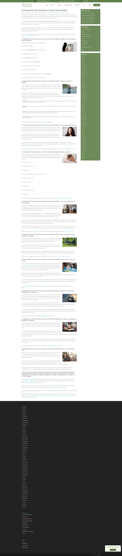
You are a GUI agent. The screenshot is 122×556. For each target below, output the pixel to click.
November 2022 (84, 145)
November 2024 (84, 93)
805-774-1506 (85, 1)
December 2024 (84, 91)
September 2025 (84, 72)
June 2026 (83, 59)
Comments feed (25, 545)
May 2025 (83, 80)
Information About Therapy (86, 36)
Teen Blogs (67, 12)
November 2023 (84, 119)
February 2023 (84, 138)
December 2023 (84, 117)
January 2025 (84, 89)
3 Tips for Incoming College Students (88, 17)
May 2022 (83, 158)
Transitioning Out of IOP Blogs (86, 47)
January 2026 (84, 67)
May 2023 (83, 132)
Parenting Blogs (55, 12)
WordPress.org (25, 547)
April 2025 (24, 433)
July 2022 (83, 153)
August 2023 (24, 475)
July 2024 (83, 102)
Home (47, 5)
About (52, 5)
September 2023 (84, 123)
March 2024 (83, 110)
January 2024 (84, 115)
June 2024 (83, 104)
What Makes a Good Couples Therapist (88, 19)
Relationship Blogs (61, 12)
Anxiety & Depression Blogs (38, 12)
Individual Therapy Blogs (48, 12)
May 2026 (83, 61)
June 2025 (83, 78)
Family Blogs (24, 516)
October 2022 (84, 147)
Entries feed (24, 543)
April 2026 (83, 63)
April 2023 (83, 134)
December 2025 (84, 70)
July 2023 (83, 128)
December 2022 (84, 143)
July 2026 (83, 57)
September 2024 (25, 447)
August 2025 (84, 74)
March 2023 (83, 136)
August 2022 (84, 151)
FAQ (84, 5)
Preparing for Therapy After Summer (88, 13)
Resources (77, 5)
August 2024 (84, 100)
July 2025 (83, 76)
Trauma (83, 49)
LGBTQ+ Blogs (84, 38)
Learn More (113, 549)
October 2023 (84, 121)
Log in (23, 541)
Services (59, 5)
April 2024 (83, 108)
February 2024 (84, 113)
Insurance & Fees (68, 5)
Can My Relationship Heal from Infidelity (88, 15)
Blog (89, 5)
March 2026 (83, 65)
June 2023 (83, 130)
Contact (96, 5)
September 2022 (84, 149)
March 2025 (83, 85)
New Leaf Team (25, 12)
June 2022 (83, 156)
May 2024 (83, 106)
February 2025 (84, 87)
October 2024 (84, 95)
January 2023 (24, 489)
